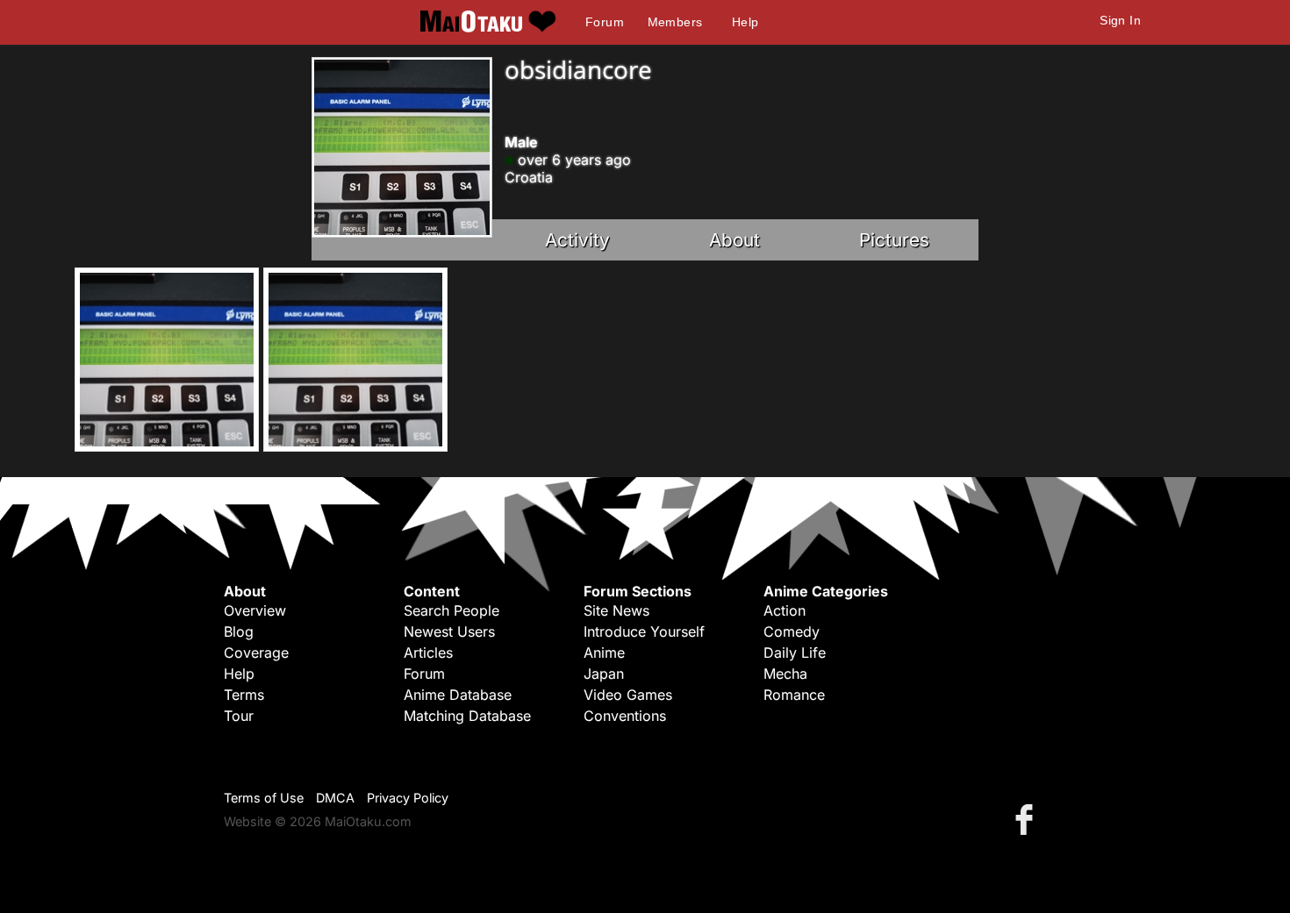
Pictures (894, 240)
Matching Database (467, 715)
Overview (255, 610)
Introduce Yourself (644, 631)
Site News (616, 610)
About (734, 240)
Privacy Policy (407, 797)
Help (745, 22)
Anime (604, 652)
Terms (244, 694)
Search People (451, 610)
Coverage (256, 652)
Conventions (625, 715)
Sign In (1120, 20)
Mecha (785, 673)
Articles (428, 652)
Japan (604, 673)
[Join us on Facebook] (1027, 819)
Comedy (791, 631)
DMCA (335, 797)
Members (675, 22)
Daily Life (794, 652)
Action (784, 610)
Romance (794, 694)
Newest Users (449, 631)
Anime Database (458, 694)
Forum (604, 22)
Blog (239, 631)
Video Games (628, 694)
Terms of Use (264, 797)
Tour (239, 715)
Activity (577, 240)
